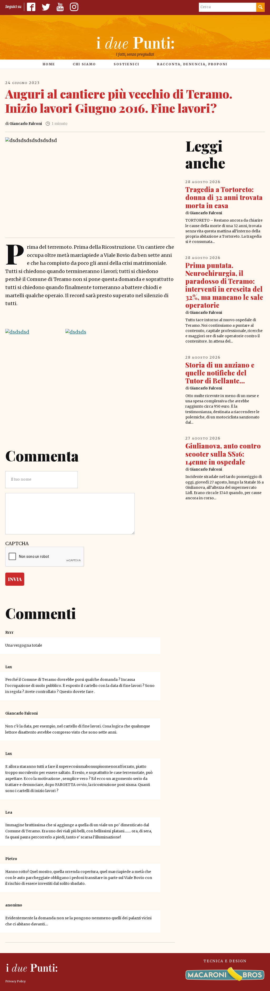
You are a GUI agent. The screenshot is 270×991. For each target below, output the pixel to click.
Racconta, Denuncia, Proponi (192, 64)
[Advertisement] (90, 398)
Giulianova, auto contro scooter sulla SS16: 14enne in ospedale (223, 453)
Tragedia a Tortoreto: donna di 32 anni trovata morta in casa (224, 197)
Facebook (31, 7)
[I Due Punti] (135, 42)
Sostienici (126, 64)
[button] (30, 332)
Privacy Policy (15, 981)
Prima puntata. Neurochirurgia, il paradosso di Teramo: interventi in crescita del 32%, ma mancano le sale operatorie (224, 285)
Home (49, 64)
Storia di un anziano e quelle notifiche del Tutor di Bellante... (219, 372)
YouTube (60, 7)
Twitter (46, 7)
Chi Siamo (84, 64)
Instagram (74, 7)
